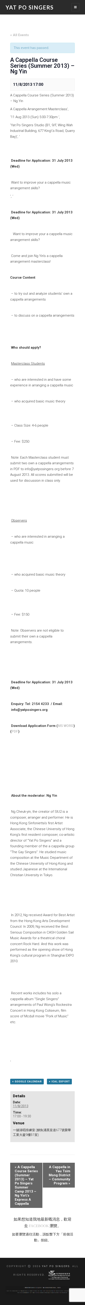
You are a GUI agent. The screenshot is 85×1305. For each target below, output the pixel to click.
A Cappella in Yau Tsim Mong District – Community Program (59, 1175)
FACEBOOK (39, 1226)
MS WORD (65, 726)
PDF (15, 731)
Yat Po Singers (30, 7)
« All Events (19, 35)
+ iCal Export (59, 1081)
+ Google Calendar (27, 1081)
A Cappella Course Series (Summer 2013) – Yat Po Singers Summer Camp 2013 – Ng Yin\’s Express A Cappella (26, 1185)
